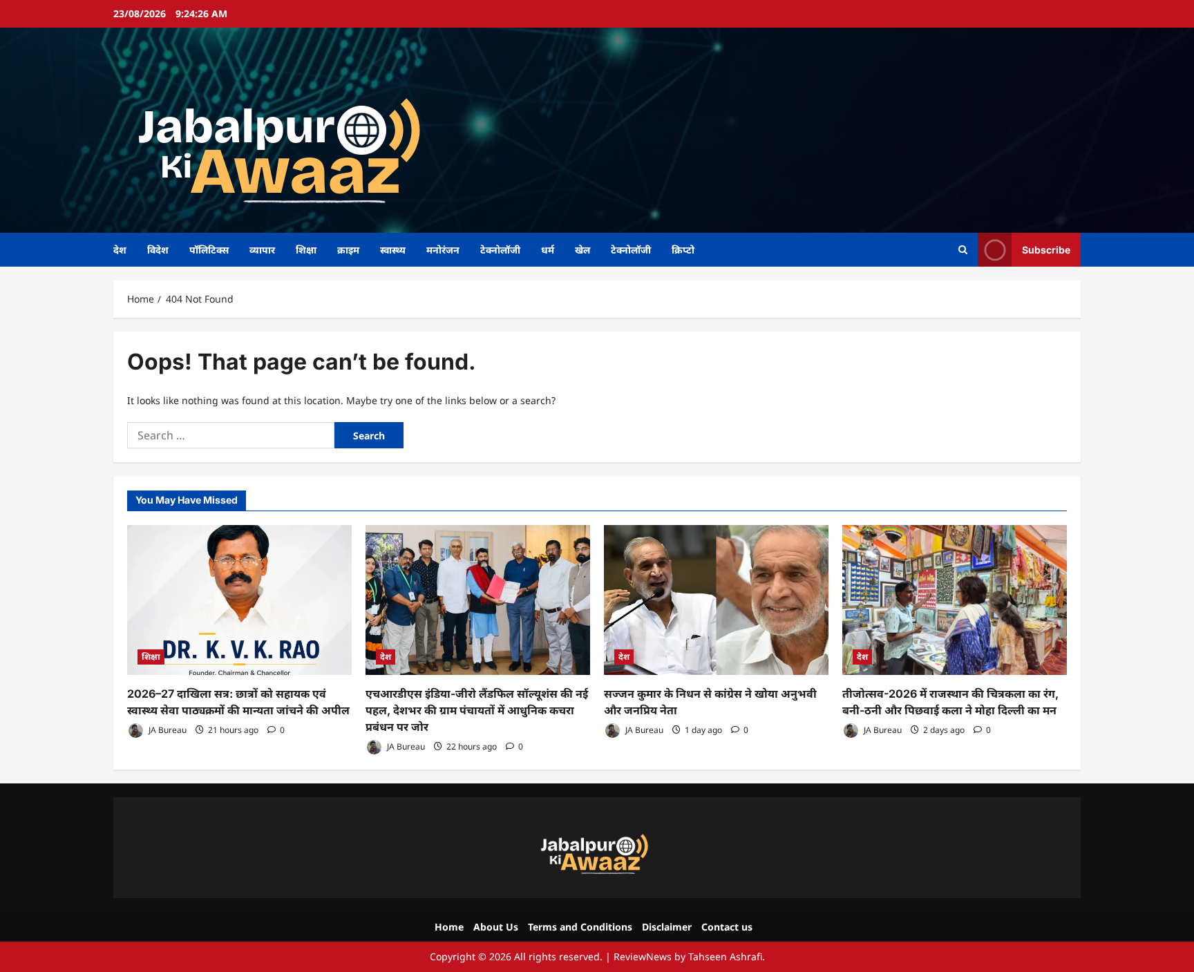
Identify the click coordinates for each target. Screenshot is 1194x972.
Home (449, 926)
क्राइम (348, 250)
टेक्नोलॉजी (500, 250)
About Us (495, 926)
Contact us (726, 926)
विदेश (158, 250)
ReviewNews (643, 956)
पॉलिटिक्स (209, 250)
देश (119, 250)
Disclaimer (667, 926)
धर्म (547, 250)
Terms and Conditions (580, 926)
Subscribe (1046, 249)
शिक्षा (306, 250)
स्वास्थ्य (393, 250)
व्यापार (262, 250)
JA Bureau (166, 730)
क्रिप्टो (683, 250)
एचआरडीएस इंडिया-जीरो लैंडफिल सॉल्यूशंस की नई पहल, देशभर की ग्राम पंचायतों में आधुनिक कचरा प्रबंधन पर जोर (477, 710)
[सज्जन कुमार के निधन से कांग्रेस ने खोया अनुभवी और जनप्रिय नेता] (716, 600)
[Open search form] (962, 249)
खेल (582, 250)
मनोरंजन (442, 250)
